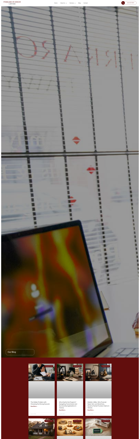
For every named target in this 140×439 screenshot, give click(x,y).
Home (55, 3)
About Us (62, 3)
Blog (79, 3)
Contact (86, 3)
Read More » (34, 406)
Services (72, 3)
